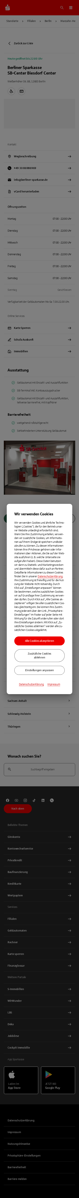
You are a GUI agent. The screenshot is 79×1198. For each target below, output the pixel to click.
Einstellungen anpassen (39, 670)
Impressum (53, 684)
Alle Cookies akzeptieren (39, 640)
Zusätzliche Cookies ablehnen (39, 655)
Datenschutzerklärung (50, 576)
